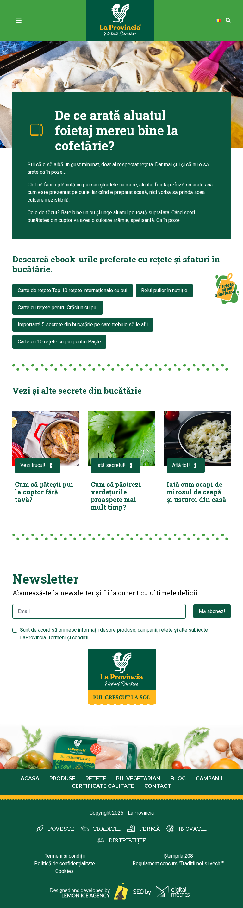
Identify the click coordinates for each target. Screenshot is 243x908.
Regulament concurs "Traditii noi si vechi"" (178, 864)
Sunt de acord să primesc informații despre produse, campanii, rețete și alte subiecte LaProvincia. (114, 634)
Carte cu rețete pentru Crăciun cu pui (57, 307)
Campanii (209, 778)
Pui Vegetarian (138, 778)
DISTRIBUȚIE (127, 840)
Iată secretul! (111, 465)
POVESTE (61, 828)
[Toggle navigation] (18, 20)
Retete (95, 778)
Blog (178, 778)
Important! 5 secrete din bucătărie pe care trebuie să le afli (83, 325)
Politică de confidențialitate (64, 864)
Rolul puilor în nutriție (164, 290)
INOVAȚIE (192, 828)
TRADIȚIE (107, 828)
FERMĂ (149, 828)
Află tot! (181, 465)
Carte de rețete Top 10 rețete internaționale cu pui (72, 290)
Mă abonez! (212, 611)
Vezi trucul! (32, 465)
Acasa (30, 778)
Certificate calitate (103, 786)
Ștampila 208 (178, 856)
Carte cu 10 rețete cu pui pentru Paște (59, 342)
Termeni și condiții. (68, 638)
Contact (157, 786)
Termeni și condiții (65, 856)
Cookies (64, 871)
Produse (62, 778)
